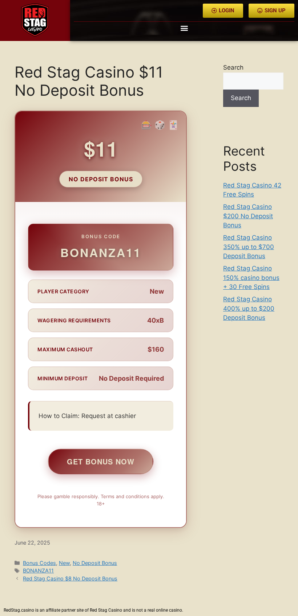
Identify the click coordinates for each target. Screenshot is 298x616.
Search (233, 67)
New (64, 563)
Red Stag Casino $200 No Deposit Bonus (248, 216)
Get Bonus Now (100, 461)
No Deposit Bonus (95, 563)
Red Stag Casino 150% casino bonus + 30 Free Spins (251, 277)
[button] (184, 28)
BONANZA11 (38, 570)
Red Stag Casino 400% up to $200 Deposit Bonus (248, 308)
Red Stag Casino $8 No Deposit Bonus (70, 578)
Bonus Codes (39, 563)
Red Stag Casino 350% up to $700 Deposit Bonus (248, 247)
